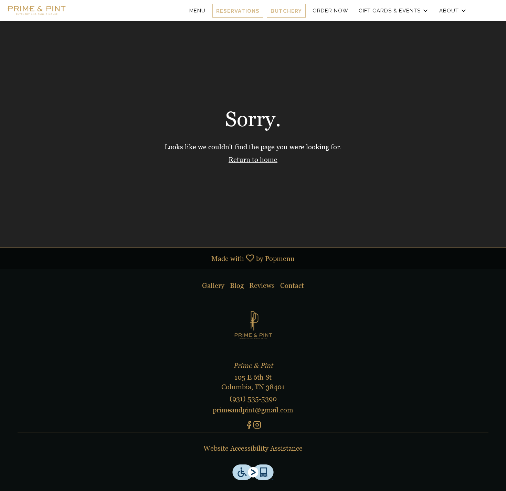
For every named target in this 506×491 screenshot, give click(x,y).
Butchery (286, 11)
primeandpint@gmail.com (253, 410)
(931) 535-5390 (253, 398)
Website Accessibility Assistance (253, 448)
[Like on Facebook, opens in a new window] (249, 426)
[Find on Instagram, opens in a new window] (257, 426)
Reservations (238, 11)
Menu (197, 11)
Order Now (330, 11)
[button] (393, 11)
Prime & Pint (253, 324)
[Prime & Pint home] (36, 10)
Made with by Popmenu (150, 258)
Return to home (253, 160)
